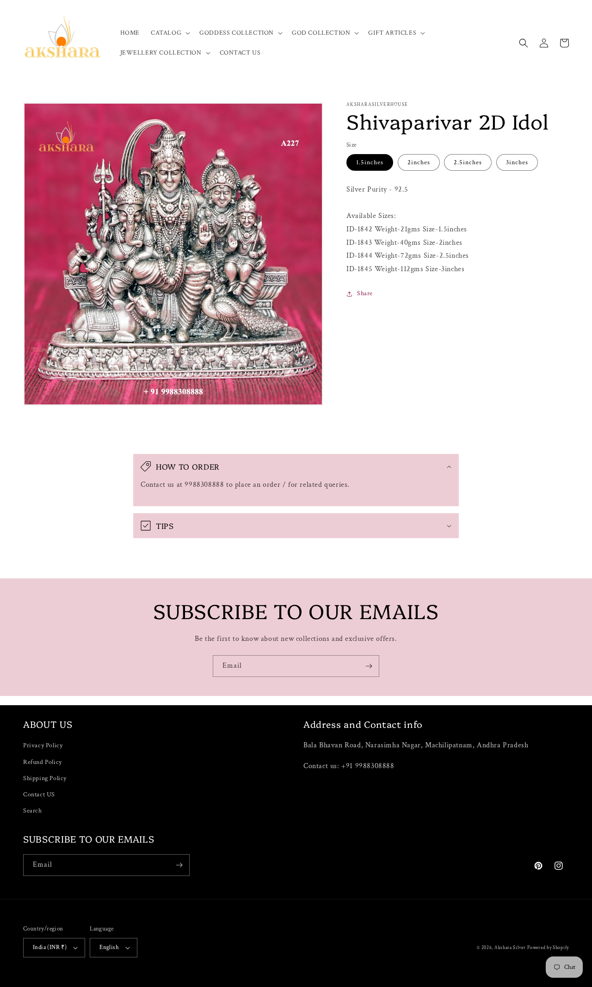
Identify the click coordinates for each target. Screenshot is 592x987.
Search (32, 811)
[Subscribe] (368, 666)
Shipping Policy (45, 778)
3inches (517, 162)
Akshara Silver (510, 948)
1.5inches (369, 162)
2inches (418, 162)
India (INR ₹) (50, 947)
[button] (169, 33)
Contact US (39, 794)
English (109, 947)
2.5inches (468, 162)
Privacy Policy (42, 745)
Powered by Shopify (548, 948)
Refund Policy (42, 762)
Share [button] (365, 293)
